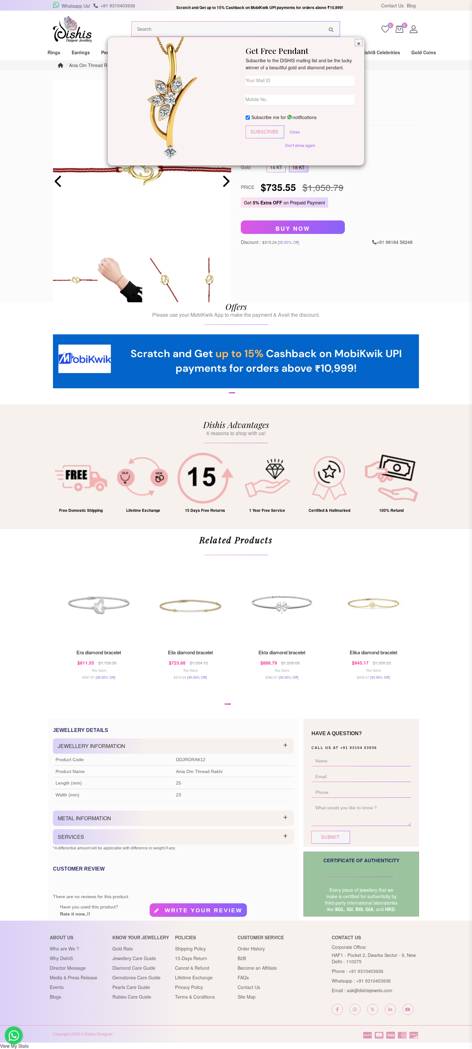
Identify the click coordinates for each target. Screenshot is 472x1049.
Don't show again (300, 145)
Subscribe (264, 131)
